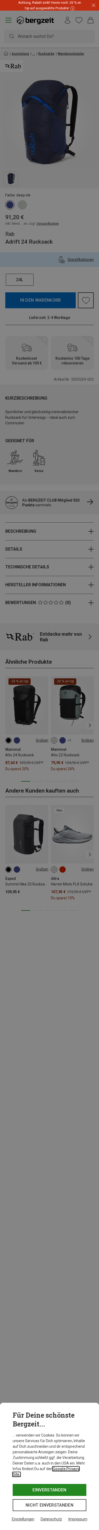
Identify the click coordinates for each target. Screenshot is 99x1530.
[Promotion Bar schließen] (93, 5)
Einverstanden (49, 1489)
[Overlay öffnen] (71, 8)
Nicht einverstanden (49, 1505)
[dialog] (49, 1466)
